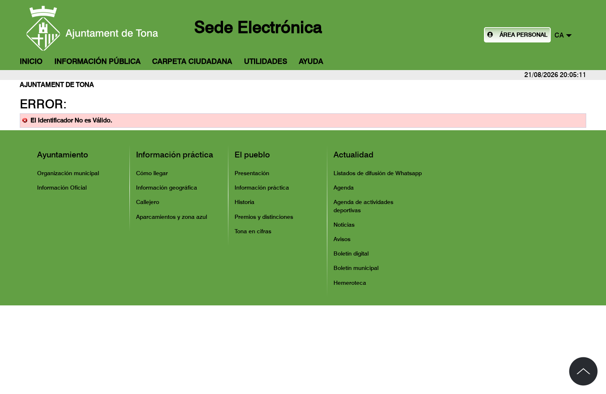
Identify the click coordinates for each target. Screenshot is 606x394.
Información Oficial (62, 187)
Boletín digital (351, 253)
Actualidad (353, 154)
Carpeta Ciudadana (192, 61)
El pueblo (252, 154)
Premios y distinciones (264, 216)
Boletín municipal (356, 268)
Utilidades (265, 61)
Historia (244, 202)
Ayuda (311, 61)
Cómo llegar (152, 173)
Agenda (344, 187)
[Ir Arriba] (583, 371)
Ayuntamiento (62, 154)
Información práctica (174, 154)
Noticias (344, 224)
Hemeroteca (350, 282)
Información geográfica (166, 187)
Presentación (252, 173)
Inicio (31, 61)
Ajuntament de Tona (57, 85)
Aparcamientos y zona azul (171, 216)
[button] (563, 34)
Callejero (147, 202)
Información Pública (97, 61)
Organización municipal (68, 173)
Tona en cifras (253, 231)
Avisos (342, 239)
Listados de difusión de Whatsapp (378, 173)
